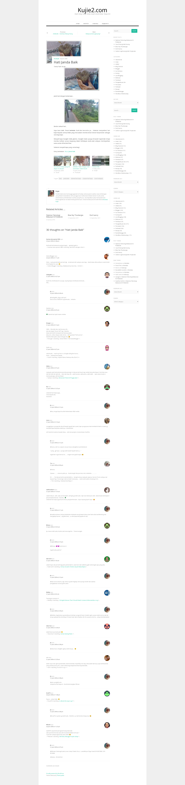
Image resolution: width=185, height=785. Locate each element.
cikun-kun (49, 626)
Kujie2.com (92, 10)
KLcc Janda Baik (70, 151)
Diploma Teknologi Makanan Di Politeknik (54, 216)
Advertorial (118, 59)
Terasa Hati (95, 167)
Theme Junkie (60, 775)
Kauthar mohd (119, 281)
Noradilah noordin (120, 270)
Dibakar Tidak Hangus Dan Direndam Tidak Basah (81, 168)
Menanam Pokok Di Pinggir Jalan (68, 378)
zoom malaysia (98, 178)
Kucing (117, 73)
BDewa (48, 525)
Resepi (117, 89)
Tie (51, 463)
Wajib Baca (105, 24)
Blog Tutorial (119, 66)
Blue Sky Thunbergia (75, 215)
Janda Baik (66, 178)
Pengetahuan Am (120, 82)
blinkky (48, 592)
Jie (50, 291)
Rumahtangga (119, 91)
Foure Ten (118, 265)
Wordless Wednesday (121, 94)
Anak (116, 62)
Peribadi (56, 59)
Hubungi (95, 24)
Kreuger (48, 323)
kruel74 (48, 693)
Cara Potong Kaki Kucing (122, 44)
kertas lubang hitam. (67, 634)
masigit (117, 277)
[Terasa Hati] (100, 161)
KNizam (48, 724)
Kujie (57, 191)
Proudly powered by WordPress (55, 773)
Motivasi (117, 78)
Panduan (118, 80)
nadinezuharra (50, 489)
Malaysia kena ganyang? (93, 34)
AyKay (48, 366)
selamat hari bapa (76, 178)
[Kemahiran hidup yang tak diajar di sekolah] (62, 161)
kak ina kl (48, 559)
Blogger (117, 69)
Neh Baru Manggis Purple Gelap (68, 736)
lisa (47, 386)
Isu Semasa (118, 71)
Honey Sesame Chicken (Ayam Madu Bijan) (73, 567)
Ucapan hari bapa (88, 178)
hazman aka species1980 (53, 239)
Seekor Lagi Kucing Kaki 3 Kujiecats (125, 51)
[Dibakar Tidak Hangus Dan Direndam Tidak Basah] (81, 161)
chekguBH (49, 274)
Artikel (117, 64)
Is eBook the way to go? (66, 701)
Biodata (86, 24)
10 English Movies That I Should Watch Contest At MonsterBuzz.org (78, 600)
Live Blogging (119, 75)
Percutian (118, 84)
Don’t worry (94, 215)
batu (60, 178)
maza (47, 420)
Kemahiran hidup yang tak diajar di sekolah (62, 168)
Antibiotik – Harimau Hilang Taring (63, 34)
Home (78, 24)
